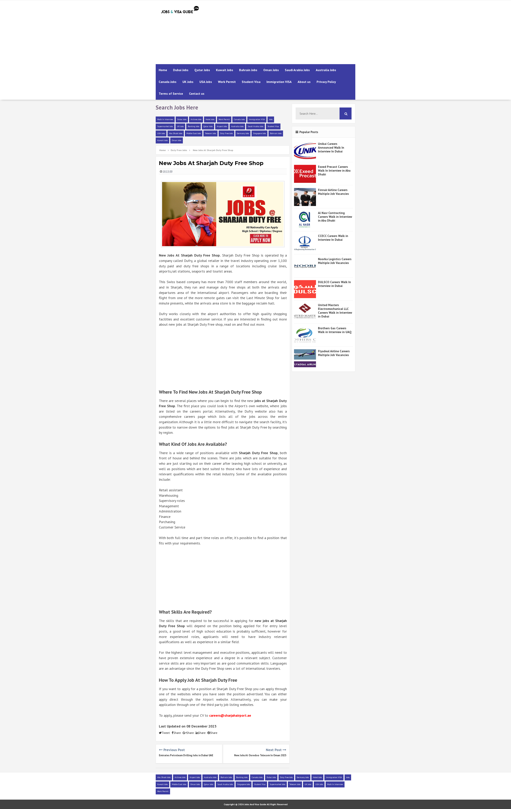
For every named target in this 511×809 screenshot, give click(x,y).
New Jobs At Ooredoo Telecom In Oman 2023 (260, 755)
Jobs (270, 119)
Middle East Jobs (193, 133)
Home (163, 70)
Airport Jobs (222, 126)
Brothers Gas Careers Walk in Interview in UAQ (335, 330)
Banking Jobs (193, 126)
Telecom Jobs (210, 133)
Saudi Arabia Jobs (297, 70)
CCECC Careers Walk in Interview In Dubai (333, 238)
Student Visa (251, 82)
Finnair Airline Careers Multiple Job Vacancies (333, 192)
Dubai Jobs (180, 70)
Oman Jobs (271, 70)
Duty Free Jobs (226, 133)
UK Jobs (187, 82)
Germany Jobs (243, 133)
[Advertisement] (282, 32)
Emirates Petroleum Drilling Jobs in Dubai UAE (186, 755)
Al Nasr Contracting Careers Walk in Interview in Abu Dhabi (335, 216)
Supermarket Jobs (165, 126)
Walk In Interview (165, 119)
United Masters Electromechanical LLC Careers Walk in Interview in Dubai (335, 310)
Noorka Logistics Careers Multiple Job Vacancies (335, 261)
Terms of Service (171, 94)
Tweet (166, 733)
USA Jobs (205, 82)
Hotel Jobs (210, 119)
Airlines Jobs (196, 119)
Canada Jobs (167, 82)
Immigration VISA (279, 82)
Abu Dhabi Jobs (175, 133)
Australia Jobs (326, 70)
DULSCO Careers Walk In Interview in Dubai (334, 284)
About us (304, 82)
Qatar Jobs (202, 70)
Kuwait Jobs (224, 70)
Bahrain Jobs (248, 70)
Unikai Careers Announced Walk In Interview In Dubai (331, 147)
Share (177, 733)
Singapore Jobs (259, 133)
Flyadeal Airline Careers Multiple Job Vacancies (334, 353)
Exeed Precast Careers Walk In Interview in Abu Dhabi (334, 170)
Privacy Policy (326, 82)
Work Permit (227, 82)
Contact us (196, 94)
